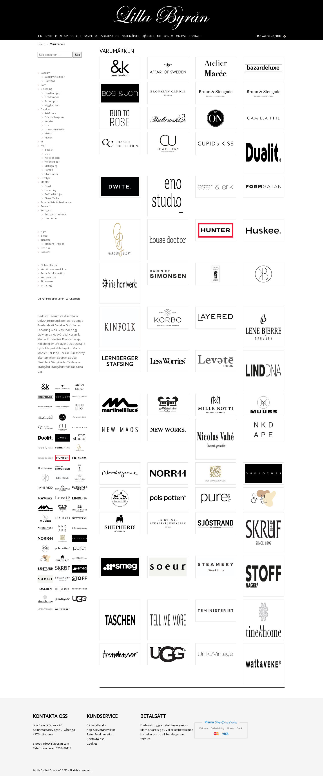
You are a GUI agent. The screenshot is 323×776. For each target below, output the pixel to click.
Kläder (42, 339)
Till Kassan (47, 281)
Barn (43, 84)
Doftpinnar (73, 325)
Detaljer (45, 109)
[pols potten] (167, 498)
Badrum (45, 72)
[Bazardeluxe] (263, 68)
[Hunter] (215, 230)
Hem (39, 36)
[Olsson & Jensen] (215, 473)
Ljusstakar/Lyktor (55, 129)
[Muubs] (263, 405)
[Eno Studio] (167, 196)
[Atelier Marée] (215, 68)
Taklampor (51, 101)
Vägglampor (52, 105)
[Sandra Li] (263, 498)
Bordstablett (46, 325)
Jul (42, 141)
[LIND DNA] (263, 370)
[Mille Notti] (215, 405)
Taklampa (73, 362)
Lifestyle (46, 178)
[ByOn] (215, 118)
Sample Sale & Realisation (102, 36)
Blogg (44, 235)
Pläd (56, 353)
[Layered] (215, 318)
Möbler (45, 181)
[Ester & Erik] (215, 187)
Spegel (72, 357)
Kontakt (195, 36)
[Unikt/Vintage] (215, 654)
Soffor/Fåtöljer (53, 194)
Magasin (51, 348)
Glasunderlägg (67, 330)
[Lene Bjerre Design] (263, 327)
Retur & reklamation (53, 273)
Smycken (50, 357)
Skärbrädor (51, 174)
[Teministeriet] (215, 611)
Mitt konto (165, 36)
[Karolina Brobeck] (263, 274)
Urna (79, 367)
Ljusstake (79, 344)
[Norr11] (167, 473)
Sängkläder (59, 362)
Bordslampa (75, 321)
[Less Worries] (167, 361)
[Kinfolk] (120, 327)
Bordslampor (53, 93)
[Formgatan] (263, 187)
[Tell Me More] (167, 620)
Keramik (74, 334)
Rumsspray (77, 353)
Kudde (51, 339)
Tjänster (148, 36)
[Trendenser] (120, 654)
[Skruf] (263, 532)
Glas (47, 153)
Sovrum (45, 206)
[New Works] (167, 430)
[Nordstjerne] (120, 473)
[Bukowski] (167, 118)
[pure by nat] (215, 498)
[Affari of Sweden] (167, 68)
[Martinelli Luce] (120, 405)
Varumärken (131, 36)
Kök (43, 145)
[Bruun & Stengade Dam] (215, 93)
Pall (50, 353)
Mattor (49, 133)
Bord (48, 186)
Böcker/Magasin (54, 117)
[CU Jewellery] (167, 143)
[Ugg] (167, 654)
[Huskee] (263, 230)
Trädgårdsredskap (55, 214)
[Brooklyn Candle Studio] (167, 93)
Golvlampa (45, 334)
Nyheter (51, 36)
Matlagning (51, 165)
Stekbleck (44, 362)
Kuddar (49, 121)
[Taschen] (120, 620)
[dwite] (120, 187)
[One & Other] (263, 473)
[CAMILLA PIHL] (263, 118)
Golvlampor (52, 97)
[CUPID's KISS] (215, 143)
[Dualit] (263, 152)
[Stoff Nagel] (263, 576)
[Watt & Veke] (263, 663)
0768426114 (63, 748)
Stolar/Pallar (52, 198)
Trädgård (46, 210)
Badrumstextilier (55, 76)
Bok (63, 321)
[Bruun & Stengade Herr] (263, 93)
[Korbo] (167, 318)
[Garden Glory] (120, 239)
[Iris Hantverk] (120, 283)
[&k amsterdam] (120, 68)
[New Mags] (120, 430)
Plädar (48, 137)
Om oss (181, 36)
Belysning (46, 88)
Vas (40, 372)
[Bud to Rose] (120, 118)
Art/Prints (50, 113)
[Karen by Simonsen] (167, 274)
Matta (76, 348)
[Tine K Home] (263, 620)
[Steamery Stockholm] (215, 567)
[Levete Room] (215, 361)
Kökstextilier (52, 161)
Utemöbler (51, 218)
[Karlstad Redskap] (215, 274)
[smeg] (120, 567)
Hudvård (50, 81)
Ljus (47, 125)
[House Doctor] (167, 239)
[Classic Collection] (120, 143)
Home (41, 44)
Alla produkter (71, 36)
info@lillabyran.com (56, 743)
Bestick (49, 149)
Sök (77, 54)
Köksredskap (52, 157)
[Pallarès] (120, 498)
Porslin (49, 169)
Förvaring (50, 190)
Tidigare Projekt (54, 243)
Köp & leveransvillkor (53, 269)
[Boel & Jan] (120, 93)
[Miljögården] (167, 405)
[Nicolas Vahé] (215, 439)
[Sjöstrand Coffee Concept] (215, 523)
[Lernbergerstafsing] (120, 361)
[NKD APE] (263, 430)
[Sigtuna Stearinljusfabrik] (167, 523)
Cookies (45, 251)
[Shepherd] (120, 523)
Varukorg (46, 285)
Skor (41, 357)
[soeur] (167, 567)
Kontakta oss (48, 277)
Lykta (41, 348)
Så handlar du (49, 265)
